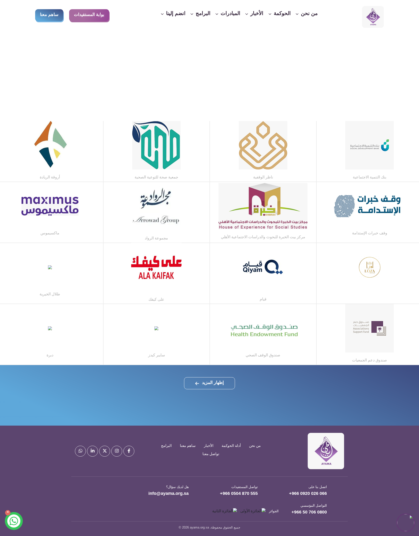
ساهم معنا (49, 14)
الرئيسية (223, 97)
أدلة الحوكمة (231, 446)
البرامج (166, 446)
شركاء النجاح (199, 97)
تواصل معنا (210, 454)
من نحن (255, 446)
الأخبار (208, 446)
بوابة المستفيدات (89, 14)
